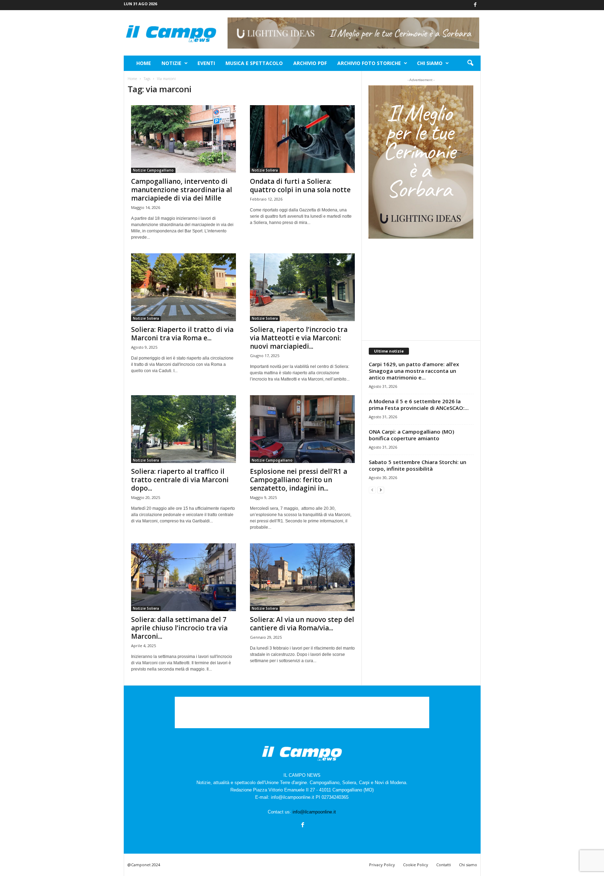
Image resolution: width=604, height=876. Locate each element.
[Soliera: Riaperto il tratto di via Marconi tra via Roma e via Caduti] (183, 287)
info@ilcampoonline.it (314, 812)
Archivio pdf (310, 63)
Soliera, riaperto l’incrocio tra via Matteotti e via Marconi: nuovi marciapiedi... (298, 338)
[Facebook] (475, 5)
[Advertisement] (420, 289)
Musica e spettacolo (254, 63)
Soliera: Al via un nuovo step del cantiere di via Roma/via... (302, 623)
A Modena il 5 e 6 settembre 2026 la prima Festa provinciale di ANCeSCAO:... (419, 404)
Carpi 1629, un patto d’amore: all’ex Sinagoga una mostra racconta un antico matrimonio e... (414, 371)
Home (143, 63)
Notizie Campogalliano (153, 170)
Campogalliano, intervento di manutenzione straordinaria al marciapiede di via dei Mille (181, 190)
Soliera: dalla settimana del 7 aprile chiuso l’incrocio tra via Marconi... (179, 628)
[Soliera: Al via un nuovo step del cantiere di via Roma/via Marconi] (302, 577)
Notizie (171, 63)
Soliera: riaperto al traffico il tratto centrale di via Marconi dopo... (180, 480)
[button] (470, 63)
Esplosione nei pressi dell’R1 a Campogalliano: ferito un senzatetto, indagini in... (298, 480)
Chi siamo (430, 63)
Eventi (206, 63)
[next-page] (380, 489)
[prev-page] (372, 489)
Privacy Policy (382, 864)
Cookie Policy (415, 864)
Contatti (443, 864)
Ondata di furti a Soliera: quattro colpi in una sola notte (300, 185)
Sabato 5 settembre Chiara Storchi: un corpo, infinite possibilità (417, 465)
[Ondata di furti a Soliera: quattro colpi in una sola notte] (302, 139)
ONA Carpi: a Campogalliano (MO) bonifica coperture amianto (411, 435)
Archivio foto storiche (369, 63)
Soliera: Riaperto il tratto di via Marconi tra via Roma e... (182, 333)
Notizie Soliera (265, 170)
